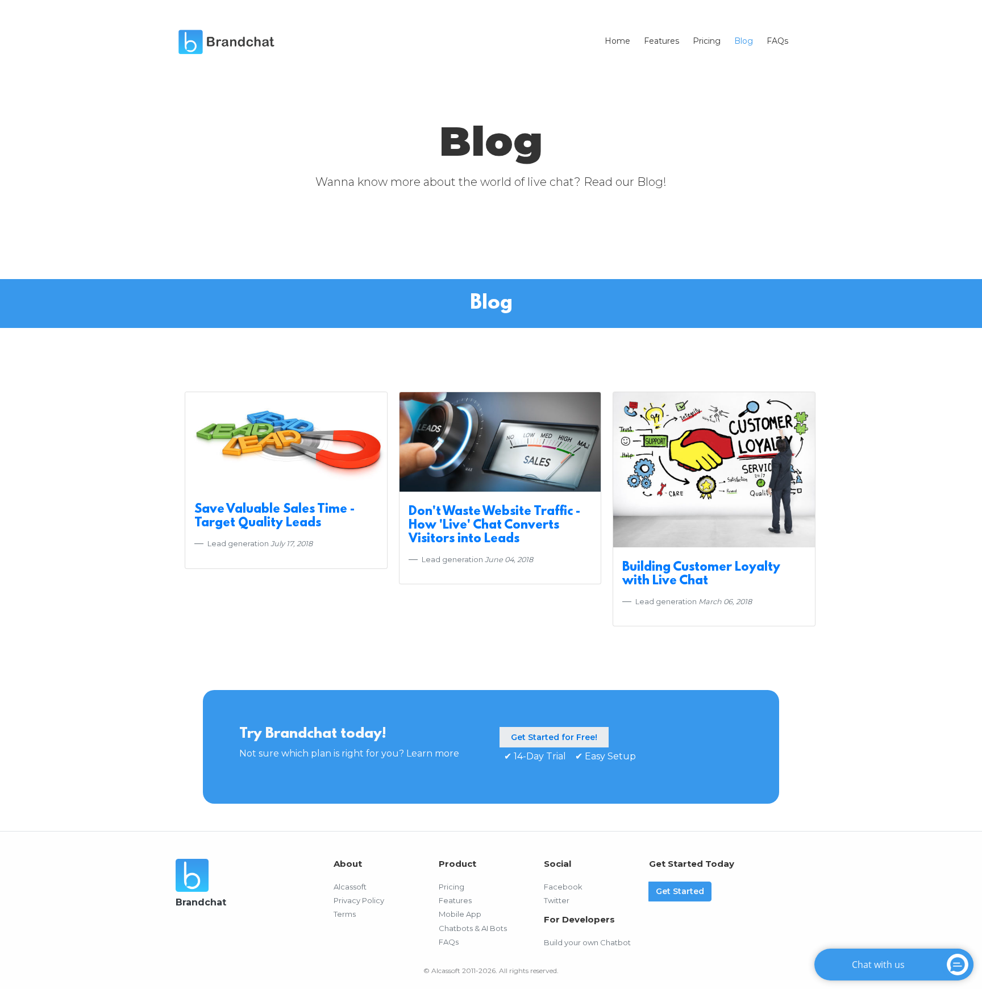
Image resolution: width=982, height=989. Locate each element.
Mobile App (460, 914)
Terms (345, 914)
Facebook (563, 886)
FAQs (777, 41)
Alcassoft (350, 886)
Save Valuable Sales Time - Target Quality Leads (274, 516)
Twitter (556, 900)
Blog (743, 41)
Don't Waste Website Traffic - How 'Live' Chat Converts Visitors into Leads (494, 525)
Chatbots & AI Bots (473, 928)
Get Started (680, 891)
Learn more (432, 753)
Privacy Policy (359, 900)
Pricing (707, 41)
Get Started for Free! (554, 737)
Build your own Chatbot (587, 942)
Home (617, 41)
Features (661, 41)
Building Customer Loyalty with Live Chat (701, 574)
